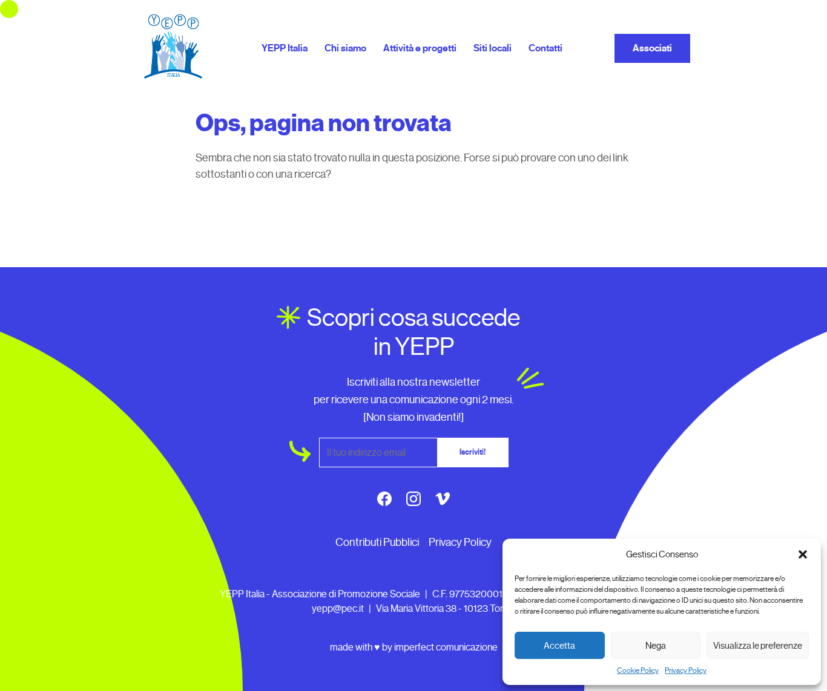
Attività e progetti (419, 48)
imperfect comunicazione (446, 647)
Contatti (545, 48)
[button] (803, 554)
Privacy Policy (686, 670)
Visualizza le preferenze (757, 645)
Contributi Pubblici (377, 542)
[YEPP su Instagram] (413, 500)
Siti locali (492, 48)
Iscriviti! (473, 452)
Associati (652, 48)
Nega (655, 645)
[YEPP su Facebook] (384, 500)
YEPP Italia (285, 48)
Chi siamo (345, 48)
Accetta (559, 645)
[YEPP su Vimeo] (442, 500)
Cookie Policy (638, 670)
